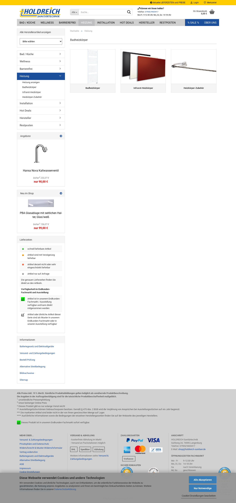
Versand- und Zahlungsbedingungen (37, 353)
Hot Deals (127, 22)
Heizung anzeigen (31, 82)
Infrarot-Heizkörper (31, 92)
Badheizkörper (29, 87)
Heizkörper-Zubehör (32, 97)
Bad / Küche (27, 22)
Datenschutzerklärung (65, 489)
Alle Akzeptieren (203, 479)
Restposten (168, 22)
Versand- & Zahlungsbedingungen (36, 439)
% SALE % (193, 22)
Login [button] (195, 2)
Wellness (47, 22)
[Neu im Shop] (61, 193)
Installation (106, 22)
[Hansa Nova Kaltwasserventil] (41, 153)
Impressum (25, 468)
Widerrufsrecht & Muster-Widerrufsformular (41, 448)
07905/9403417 (151, 12)
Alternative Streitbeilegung (32, 366)
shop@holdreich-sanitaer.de (192, 449)
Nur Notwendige (203, 488)
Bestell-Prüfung (27, 359)
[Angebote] (61, 136)
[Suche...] (129, 12)
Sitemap (24, 380)
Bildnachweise (27, 373)
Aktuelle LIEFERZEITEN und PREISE (168, 2)
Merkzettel (211, 2)
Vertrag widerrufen (29, 452)
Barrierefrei (67, 22)
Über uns (210, 22)
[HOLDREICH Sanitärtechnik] (42, 12)
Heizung (86, 22)
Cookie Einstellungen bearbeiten (199, 495)
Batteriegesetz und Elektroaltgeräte (37, 346)
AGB (22, 464)
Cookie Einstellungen (30, 472)
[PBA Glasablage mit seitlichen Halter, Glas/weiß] (41, 203)
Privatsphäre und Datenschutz (34, 444)
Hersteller (146, 22)
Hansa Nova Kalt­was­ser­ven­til (41, 170)
